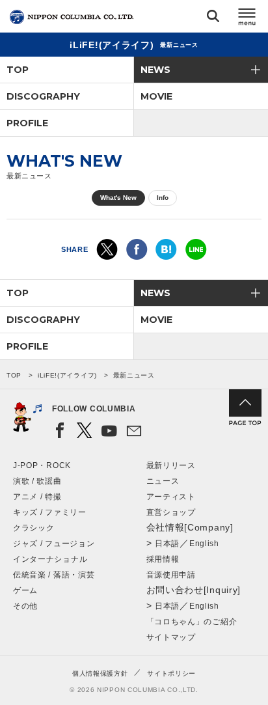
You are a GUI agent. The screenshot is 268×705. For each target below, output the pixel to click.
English (204, 543)
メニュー (247, 19)
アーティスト (171, 496)
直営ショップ (171, 512)
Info (162, 197)
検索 (213, 19)
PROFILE (27, 123)
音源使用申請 (171, 574)
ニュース (163, 481)
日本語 (167, 543)
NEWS (155, 70)
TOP (18, 70)
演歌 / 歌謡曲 (37, 481)
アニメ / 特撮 (37, 496)
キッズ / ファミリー (50, 512)
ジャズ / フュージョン (53, 543)
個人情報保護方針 (100, 673)
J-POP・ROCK (42, 465)
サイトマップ (171, 637)
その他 (25, 606)
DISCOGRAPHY (43, 96)
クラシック (34, 527)
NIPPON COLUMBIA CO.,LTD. (71, 17)
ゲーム (25, 590)
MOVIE (156, 96)
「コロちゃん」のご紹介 (191, 621)
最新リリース (171, 465)
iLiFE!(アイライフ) (67, 375)
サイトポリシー (171, 673)
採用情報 (163, 559)
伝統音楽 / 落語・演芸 (53, 574)
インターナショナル (50, 559)
